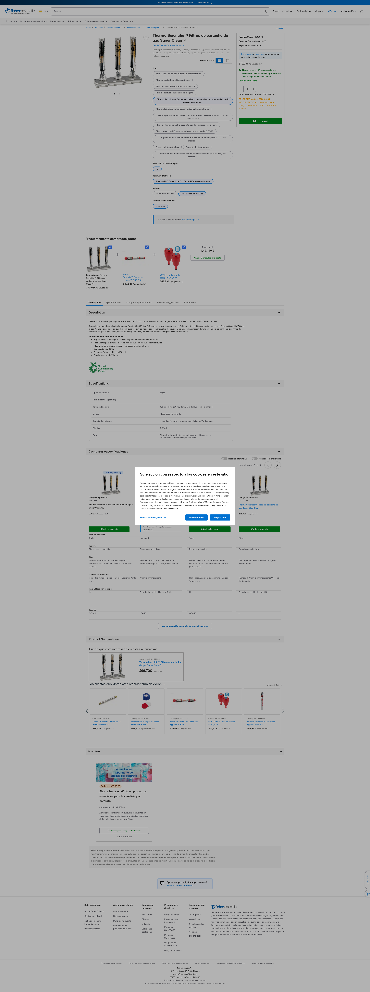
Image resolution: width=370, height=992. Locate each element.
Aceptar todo (220, 517)
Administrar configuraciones (153, 517)
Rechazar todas (196, 517)
